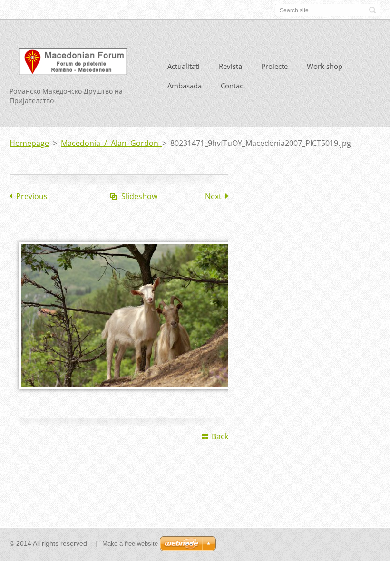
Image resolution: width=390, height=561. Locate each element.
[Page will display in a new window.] (128, 396)
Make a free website (130, 543)
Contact (233, 85)
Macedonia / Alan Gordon (111, 143)
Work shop (324, 66)
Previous (32, 196)
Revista (230, 66)
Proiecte (274, 66)
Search (372, 10)
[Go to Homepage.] (73, 63)
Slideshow (139, 196)
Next (213, 196)
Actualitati (183, 66)
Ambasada (184, 85)
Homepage (29, 143)
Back (220, 436)
